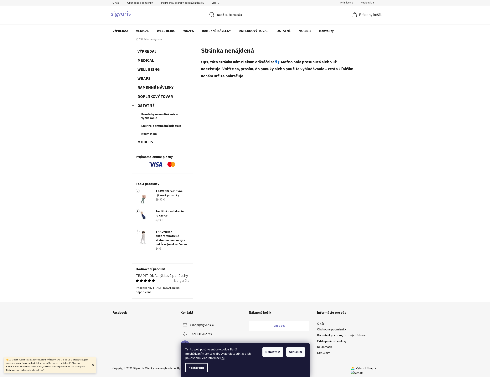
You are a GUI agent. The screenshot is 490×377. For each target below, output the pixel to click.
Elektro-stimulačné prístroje (161, 126)
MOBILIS (145, 142)
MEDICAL (145, 60)
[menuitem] (120, 31)
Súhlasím (295, 352)
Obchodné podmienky (140, 3)
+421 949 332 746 (201, 334)
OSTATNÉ (146, 106)
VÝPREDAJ (147, 51)
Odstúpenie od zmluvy (331, 341)
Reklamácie (325, 347)
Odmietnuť (272, 352)
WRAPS (144, 78)
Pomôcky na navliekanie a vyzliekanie (159, 116)
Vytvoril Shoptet (367, 368)
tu (223, 358)
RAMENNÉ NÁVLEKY (155, 87)
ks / (279, 326)
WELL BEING (148, 69)
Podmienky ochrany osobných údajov (182, 3)
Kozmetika (149, 134)
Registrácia (367, 3)
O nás (115, 3)
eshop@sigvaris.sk (202, 325)
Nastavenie (196, 368)
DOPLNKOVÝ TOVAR (155, 96)
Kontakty (323, 353)
